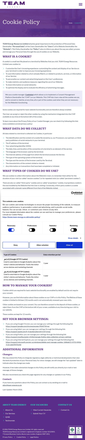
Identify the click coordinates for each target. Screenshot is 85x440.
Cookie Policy (21, 437)
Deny (16, 245)
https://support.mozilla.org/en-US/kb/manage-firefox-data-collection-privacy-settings (38, 337)
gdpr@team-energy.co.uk (12, 385)
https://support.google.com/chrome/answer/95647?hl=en (27, 326)
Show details (73, 238)
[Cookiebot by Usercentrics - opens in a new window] (72, 193)
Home (70, 23)
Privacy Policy (8, 437)
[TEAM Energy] (14, 4)
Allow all (69, 245)
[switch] (32, 230)
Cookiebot (29, 95)
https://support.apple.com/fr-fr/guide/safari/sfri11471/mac (28, 331)
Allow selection (43, 245)
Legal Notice (34, 437)
